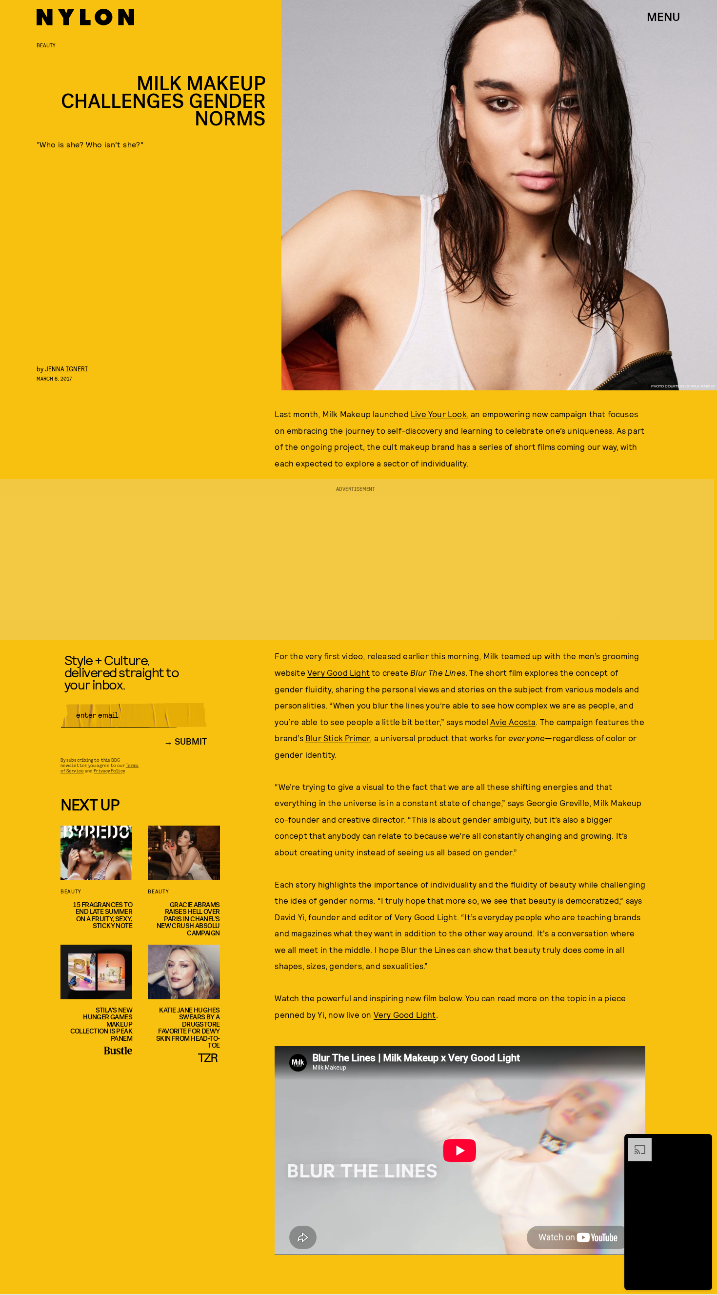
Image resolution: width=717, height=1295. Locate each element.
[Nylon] (85, 17)
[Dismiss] (701, 1143)
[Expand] (635, 1143)
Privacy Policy (109, 770)
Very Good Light (338, 672)
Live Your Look (439, 414)
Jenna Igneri (66, 368)
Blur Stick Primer (337, 738)
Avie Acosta (513, 722)
